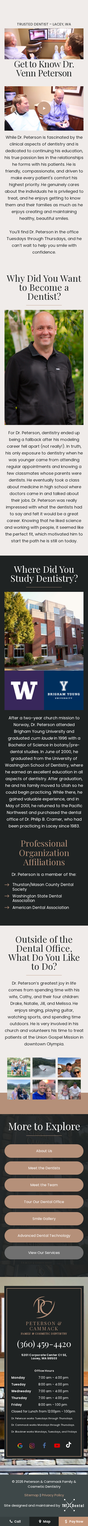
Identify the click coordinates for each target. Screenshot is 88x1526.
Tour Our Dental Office (44, 1201)
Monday (18, 1377)
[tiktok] (69, 1445)
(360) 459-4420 (44, 1343)
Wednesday (21, 1391)
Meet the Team (44, 1185)
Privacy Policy (53, 1495)
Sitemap (31, 1495)
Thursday (19, 1398)
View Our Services (44, 1252)
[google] (20, 1445)
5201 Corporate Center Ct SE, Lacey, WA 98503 (44, 1356)
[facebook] (44, 1445)
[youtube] (57, 1445)
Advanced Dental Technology (44, 1235)
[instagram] (32, 1445)
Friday (16, 1404)
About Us (44, 1151)
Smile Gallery (44, 1218)
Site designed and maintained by (32, 1505)
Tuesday (18, 1384)
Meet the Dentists (44, 1168)
